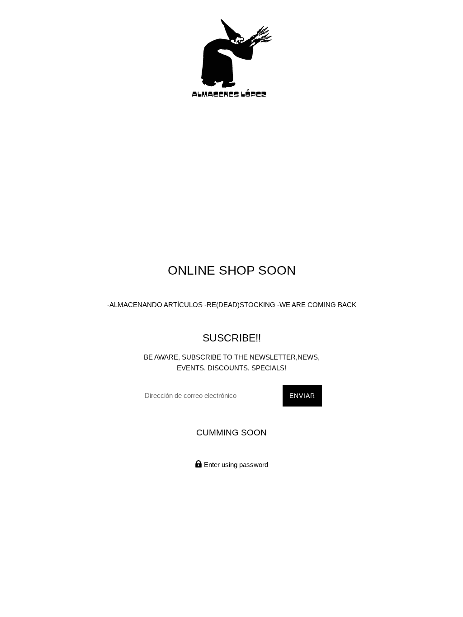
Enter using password (235, 464)
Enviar (302, 395)
